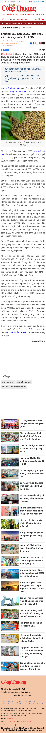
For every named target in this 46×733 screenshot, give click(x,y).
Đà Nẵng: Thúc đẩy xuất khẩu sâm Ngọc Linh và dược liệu (31, 486)
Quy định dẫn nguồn (36, 704)
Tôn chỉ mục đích (21, 704)
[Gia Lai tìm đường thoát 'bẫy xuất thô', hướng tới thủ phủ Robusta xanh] (10, 614)
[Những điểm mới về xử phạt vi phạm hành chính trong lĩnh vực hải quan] (10, 511)
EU (31, 311)
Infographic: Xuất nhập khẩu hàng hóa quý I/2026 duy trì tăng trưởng (32, 573)
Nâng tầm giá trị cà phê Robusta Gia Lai (31, 624)
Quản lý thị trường (35, 23)
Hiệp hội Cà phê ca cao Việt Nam (14, 387)
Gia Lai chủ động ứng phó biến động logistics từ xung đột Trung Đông (32, 666)
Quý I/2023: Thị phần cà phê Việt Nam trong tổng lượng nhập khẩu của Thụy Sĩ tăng (22, 78)
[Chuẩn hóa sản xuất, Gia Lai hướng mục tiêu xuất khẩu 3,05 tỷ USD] (10, 561)
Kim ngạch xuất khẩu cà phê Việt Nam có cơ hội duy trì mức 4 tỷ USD (23, 70)
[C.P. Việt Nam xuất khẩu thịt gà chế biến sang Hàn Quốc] (10, 424)
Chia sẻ (6, 50)
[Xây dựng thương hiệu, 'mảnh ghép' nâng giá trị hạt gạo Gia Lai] (10, 638)
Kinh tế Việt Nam (27, 14)
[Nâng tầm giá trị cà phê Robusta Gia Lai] (10, 626)
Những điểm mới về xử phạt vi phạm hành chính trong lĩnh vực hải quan (31, 511)
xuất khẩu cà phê (18, 332)
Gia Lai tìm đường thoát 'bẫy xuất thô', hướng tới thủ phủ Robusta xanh (31, 613)
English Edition (38, 2)
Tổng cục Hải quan (18, 91)
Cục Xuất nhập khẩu (10, 88)
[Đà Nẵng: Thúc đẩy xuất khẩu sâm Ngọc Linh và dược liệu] (10, 486)
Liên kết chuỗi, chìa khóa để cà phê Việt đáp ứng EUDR (32, 448)
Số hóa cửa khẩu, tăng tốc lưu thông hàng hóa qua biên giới (32, 498)
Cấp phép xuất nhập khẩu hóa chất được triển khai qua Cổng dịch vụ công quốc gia (32, 652)
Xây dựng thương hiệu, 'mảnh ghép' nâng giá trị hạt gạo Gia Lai (31, 638)
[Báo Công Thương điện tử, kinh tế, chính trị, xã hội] (19, 8)
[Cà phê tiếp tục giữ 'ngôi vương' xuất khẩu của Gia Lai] (10, 474)
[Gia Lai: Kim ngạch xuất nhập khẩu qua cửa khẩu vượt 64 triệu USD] (10, 601)
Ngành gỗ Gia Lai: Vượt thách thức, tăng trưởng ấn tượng (31, 548)
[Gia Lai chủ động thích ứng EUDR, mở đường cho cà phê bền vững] (10, 436)
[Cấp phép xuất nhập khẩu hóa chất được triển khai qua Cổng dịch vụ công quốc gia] (10, 651)
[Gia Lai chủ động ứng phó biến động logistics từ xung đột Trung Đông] (10, 666)
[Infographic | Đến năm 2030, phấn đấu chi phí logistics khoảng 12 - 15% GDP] (10, 586)
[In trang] (43, 49)
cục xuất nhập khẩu (24, 382)
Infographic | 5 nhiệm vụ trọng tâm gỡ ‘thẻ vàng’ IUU (31, 536)
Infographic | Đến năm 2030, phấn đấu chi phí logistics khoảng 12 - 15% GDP (32, 587)
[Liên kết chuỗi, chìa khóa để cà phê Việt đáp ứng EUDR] (10, 449)
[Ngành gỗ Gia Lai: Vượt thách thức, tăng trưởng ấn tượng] (10, 549)
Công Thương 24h (19, 23)
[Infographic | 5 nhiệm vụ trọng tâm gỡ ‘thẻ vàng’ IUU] (10, 536)
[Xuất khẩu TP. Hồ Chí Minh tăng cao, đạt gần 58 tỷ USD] (10, 461)
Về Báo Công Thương (10, 702)
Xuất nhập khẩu (9, 27)
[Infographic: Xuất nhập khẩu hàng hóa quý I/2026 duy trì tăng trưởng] (10, 573)
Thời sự (8, 23)
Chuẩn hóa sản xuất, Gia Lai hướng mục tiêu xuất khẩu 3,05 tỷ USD (31, 561)
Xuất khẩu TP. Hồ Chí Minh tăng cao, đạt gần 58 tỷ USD (32, 461)
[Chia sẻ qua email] (40, 50)
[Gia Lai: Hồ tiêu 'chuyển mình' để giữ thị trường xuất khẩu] (10, 524)
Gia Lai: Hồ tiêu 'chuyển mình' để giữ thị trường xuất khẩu (31, 523)
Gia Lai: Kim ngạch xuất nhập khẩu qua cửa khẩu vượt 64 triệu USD (31, 601)
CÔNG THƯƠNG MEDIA (10, 14)
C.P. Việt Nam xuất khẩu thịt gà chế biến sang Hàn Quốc (32, 424)
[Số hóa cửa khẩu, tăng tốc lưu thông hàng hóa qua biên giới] (10, 499)
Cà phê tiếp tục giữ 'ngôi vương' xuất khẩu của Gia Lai (32, 473)
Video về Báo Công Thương (29, 702)
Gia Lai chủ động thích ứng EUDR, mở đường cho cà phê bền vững (30, 436)
